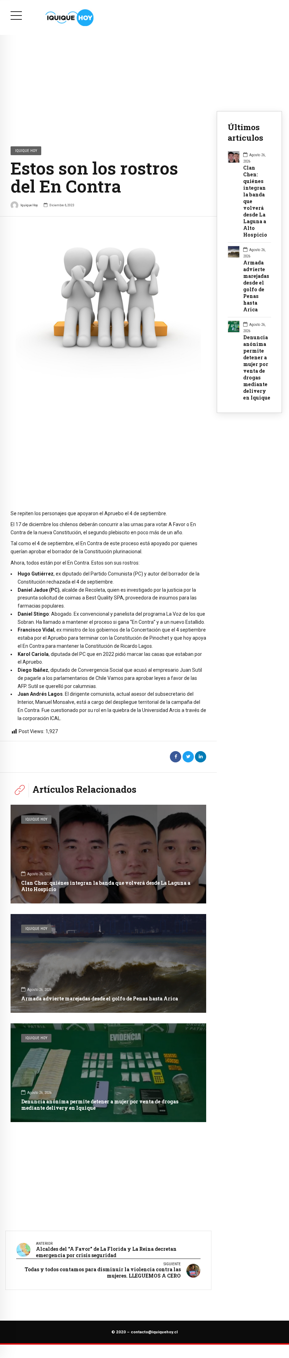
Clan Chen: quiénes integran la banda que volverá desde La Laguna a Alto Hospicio (105, 886)
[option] (108, 316)
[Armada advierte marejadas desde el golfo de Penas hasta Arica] (108, 963)
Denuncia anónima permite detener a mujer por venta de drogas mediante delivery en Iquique (99, 1104)
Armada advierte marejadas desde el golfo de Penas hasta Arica (99, 998)
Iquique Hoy (26, 150)
